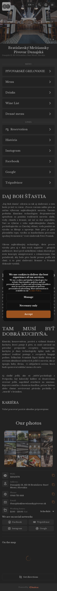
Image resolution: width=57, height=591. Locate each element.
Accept (28, 314)
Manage (28, 297)
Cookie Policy (35, 291)
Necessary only (28, 305)
